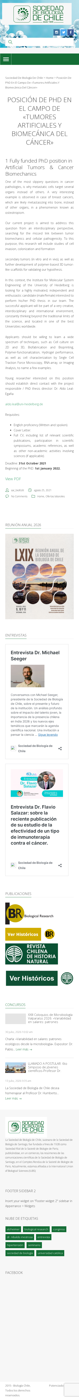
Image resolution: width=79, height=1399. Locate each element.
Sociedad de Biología (20, 1253)
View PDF (13, 478)
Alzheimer (13, 1229)
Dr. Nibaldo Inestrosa (20, 1237)
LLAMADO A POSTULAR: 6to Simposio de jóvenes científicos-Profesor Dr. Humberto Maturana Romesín (49, 1067)
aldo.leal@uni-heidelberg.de (24, 404)
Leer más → (24, 1049)
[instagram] (57, 32)
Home (40, 496)
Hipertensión (15, 1245)
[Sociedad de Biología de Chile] (37, 14)
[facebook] (70, 32)
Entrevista (43, 1237)
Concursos (15, 1004)
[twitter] (63, 32)
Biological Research (36, 1229)
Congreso (59, 1229)
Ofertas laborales (55, 496)
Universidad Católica (50, 1253)
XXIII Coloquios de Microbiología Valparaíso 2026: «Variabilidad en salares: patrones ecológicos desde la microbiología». (50, 1018)
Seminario (34, 1245)
